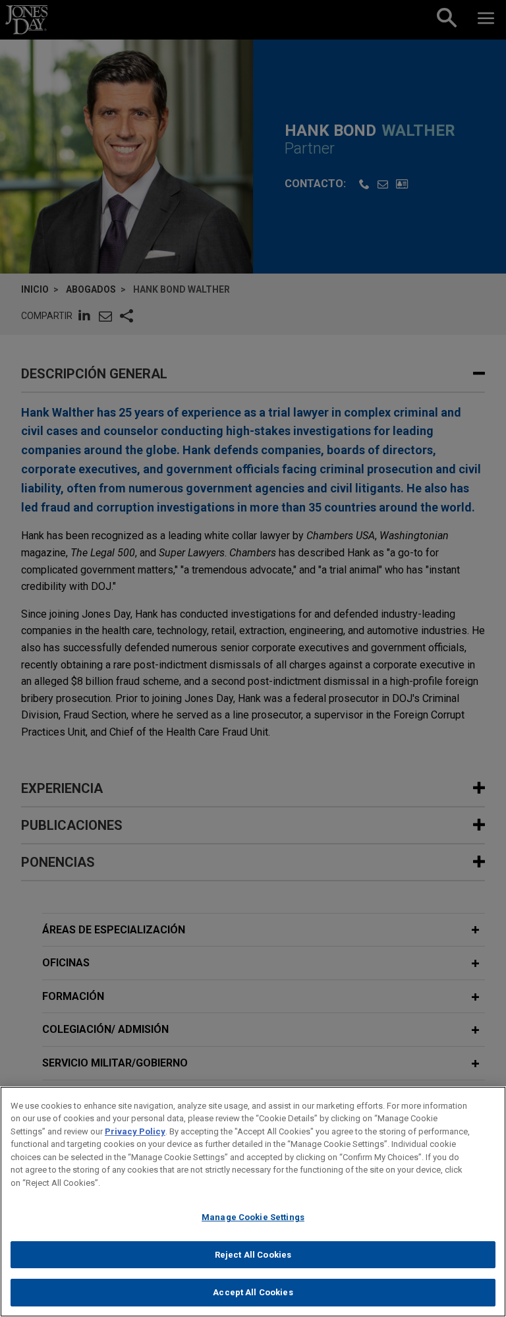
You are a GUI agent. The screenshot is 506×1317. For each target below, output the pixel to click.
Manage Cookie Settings (253, 1217)
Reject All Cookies (253, 1255)
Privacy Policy (135, 1131)
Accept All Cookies (253, 1292)
